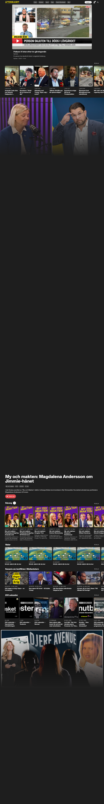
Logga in (88, 2)
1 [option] (14, 503)
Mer (69, 2)
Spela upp (12, 496)
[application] (52, 27)
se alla (96, 63)
